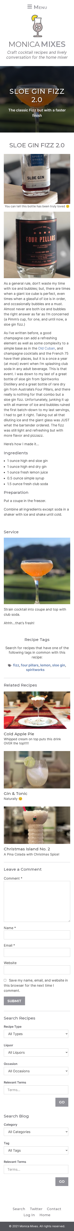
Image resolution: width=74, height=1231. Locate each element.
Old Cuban (46, 348)
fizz (16, 665)
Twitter (36, 1209)
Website (10, 963)
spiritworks (35, 670)
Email (9, 945)
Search (19, 1209)
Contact (54, 1209)
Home (44, 1215)
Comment (13, 878)
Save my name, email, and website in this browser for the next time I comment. (36, 985)
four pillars (30, 665)
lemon (45, 665)
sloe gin (58, 665)
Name (10, 928)
